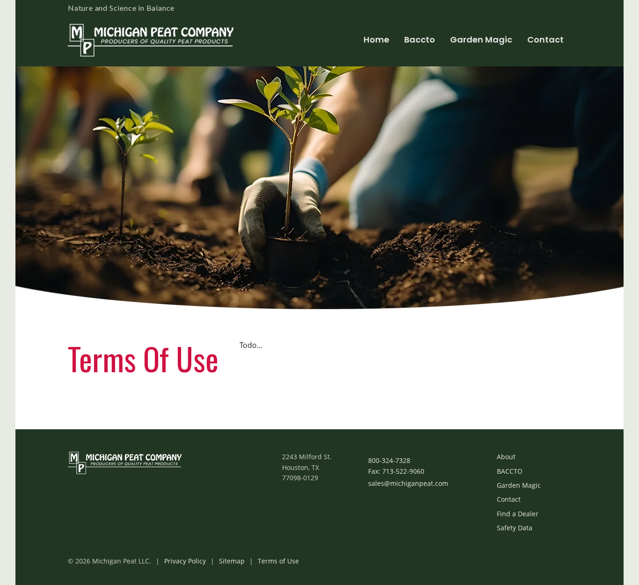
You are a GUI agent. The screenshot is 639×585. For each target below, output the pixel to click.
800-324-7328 (389, 460)
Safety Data (514, 527)
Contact (545, 39)
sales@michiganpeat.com (408, 483)
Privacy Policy (185, 560)
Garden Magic (481, 39)
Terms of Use (278, 560)
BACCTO (510, 471)
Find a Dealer (517, 513)
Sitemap (232, 560)
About (506, 456)
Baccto (419, 39)
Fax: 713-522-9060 (396, 471)
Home (376, 39)
